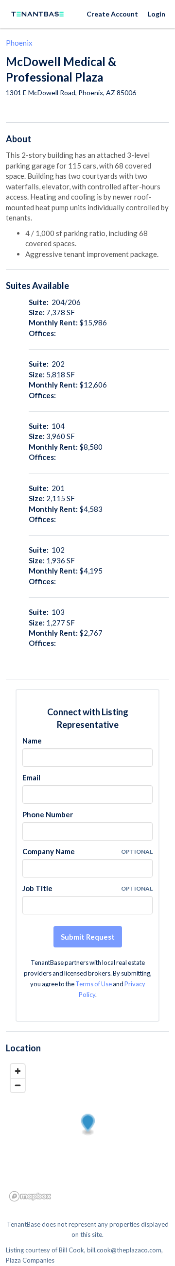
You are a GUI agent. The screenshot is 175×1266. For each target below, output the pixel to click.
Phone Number (47, 814)
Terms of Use (93, 984)
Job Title (37, 888)
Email (31, 777)
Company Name (48, 851)
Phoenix (19, 42)
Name (32, 740)
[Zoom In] (18, 1071)
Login (156, 14)
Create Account (112, 14)
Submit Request (88, 936)
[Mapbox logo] (30, 1196)
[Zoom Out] (18, 1085)
